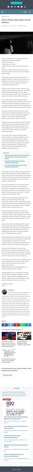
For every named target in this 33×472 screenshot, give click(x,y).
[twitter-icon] (11, 6)
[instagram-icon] (14, 6)
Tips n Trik (22, 395)
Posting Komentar (22, 25)
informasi (13, 392)
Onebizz (19, 469)
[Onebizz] (16, 3)
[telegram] (28, 324)
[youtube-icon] (18, 6)
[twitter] (11, 324)
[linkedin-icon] (21, 6)
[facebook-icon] (8, 6)
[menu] (3, 12)
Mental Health (6, 395)
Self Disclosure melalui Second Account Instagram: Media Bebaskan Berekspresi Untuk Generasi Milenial (17, 157)
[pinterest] (16, 324)
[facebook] (5, 324)
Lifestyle (21, 392)
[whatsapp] (22, 324)
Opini (15, 395)
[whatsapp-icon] (24, 6)
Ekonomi (5, 392)
